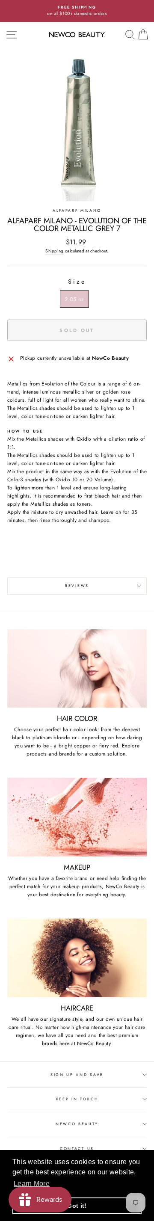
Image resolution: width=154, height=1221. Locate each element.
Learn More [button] (32, 1183)
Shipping (54, 251)
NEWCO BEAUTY (77, 1123)
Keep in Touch (77, 1099)
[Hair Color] (77, 668)
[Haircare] (77, 958)
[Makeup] (77, 817)
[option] (77, 11)
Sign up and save (77, 1074)
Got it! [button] (76, 1205)
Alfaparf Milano (77, 210)
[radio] (74, 299)
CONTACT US (77, 1148)
